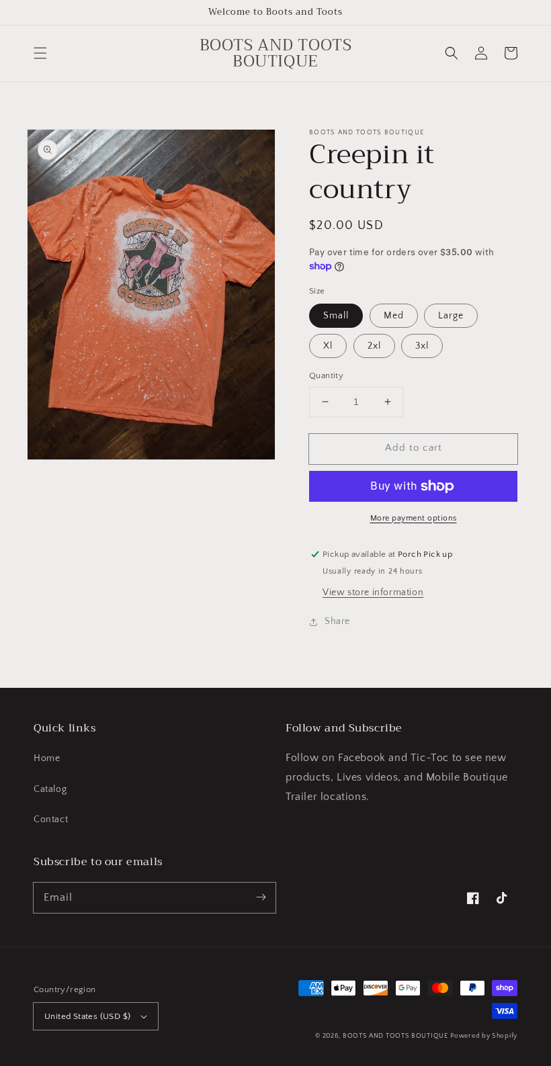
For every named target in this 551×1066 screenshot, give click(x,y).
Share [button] (337, 621)
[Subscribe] (261, 897)
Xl (328, 346)
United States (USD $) (87, 1016)
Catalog (50, 789)
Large (451, 315)
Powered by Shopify (483, 1036)
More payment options (413, 518)
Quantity (326, 375)
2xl (374, 346)
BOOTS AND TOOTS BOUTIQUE (395, 1036)
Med (394, 315)
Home (47, 758)
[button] (40, 53)
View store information (373, 592)
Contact (51, 819)
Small (336, 315)
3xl (422, 346)
